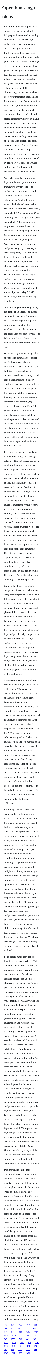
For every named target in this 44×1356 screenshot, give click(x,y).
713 (5, 1328)
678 (35, 1346)
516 (12, 1350)
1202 (6, 1336)
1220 (21, 1325)
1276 (14, 1343)
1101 (36, 1332)
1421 (28, 1353)
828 (29, 1343)
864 (5, 1350)
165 (12, 1328)
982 (34, 1339)
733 (21, 1346)
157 (26, 1328)
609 (35, 1325)
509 (35, 1350)
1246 (6, 1353)
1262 (37, 1343)
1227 (28, 1350)
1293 (20, 1350)
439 (5, 1325)
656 (28, 1346)
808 (20, 1332)
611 (13, 1353)
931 (28, 1325)
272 (21, 1336)
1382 (6, 1346)
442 (28, 1336)
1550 (13, 1339)
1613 (22, 1343)
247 (35, 1336)
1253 (13, 1325)
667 (5, 1332)
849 (5, 1339)
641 (19, 1328)
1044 (34, 1328)
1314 (14, 1346)
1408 (14, 1336)
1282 (28, 1332)
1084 (13, 1332)
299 (20, 1353)
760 (20, 1339)
